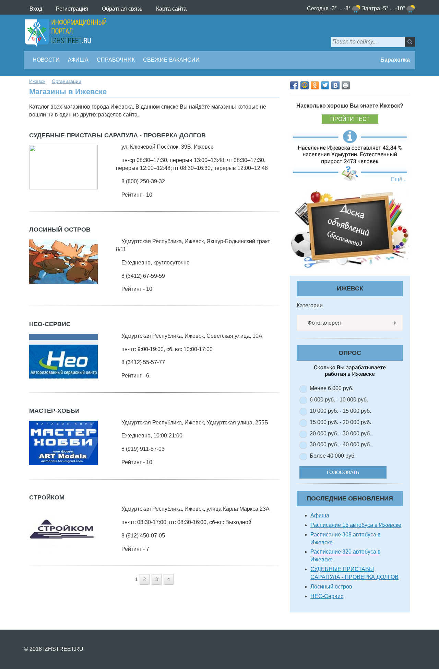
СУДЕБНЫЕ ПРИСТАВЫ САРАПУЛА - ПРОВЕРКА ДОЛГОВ (117, 135)
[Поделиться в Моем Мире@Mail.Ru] (304, 85)
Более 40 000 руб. (333, 456)
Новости (46, 60)
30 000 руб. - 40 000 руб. (340, 444)
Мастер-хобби (54, 410)
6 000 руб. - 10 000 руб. (339, 399)
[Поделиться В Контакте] (335, 85)
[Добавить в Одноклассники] (315, 85)
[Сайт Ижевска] (65, 33)
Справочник (116, 60)
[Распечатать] (346, 85)
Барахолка (394, 60)
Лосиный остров (60, 229)
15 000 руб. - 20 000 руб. (340, 422)
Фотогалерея (323, 323)
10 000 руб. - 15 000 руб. (340, 411)
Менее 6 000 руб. (331, 388)
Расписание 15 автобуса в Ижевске (355, 525)
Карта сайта (171, 9)
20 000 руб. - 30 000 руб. (340, 433)
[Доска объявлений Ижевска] (350, 229)
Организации (66, 81)
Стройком (46, 497)
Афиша (78, 60)
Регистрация (72, 9)
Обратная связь (122, 9)
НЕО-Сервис (50, 324)
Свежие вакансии (171, 60)
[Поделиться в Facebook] (294, 85)
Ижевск (37, 81)
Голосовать (343, 472)
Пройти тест (350, 119)
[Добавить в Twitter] (325, 85)
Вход (35, 9)
